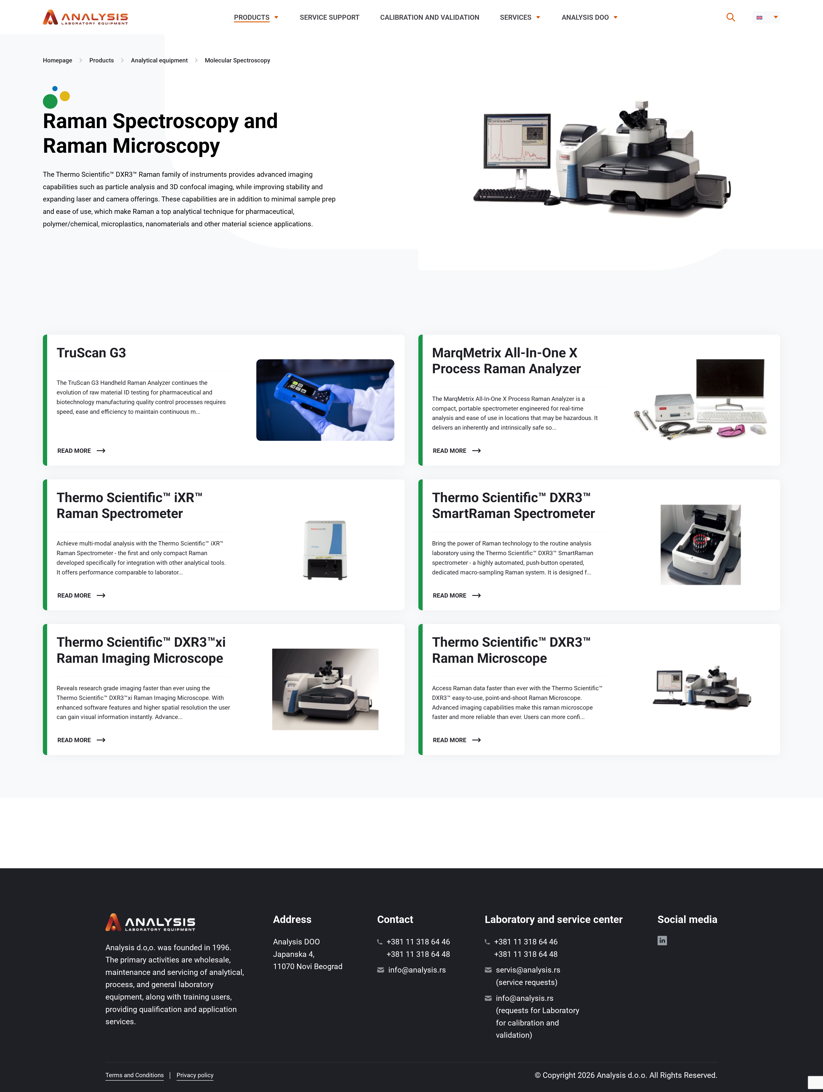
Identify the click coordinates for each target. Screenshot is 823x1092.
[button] (766, 17)
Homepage (57, 60)
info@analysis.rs (417, 969)
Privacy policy (195, 1075)
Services (516, 17)
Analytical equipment (159, 60)
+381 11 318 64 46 (418, 941)
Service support (330, 17)
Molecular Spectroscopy (237, 60)
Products (252, 17)
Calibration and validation (429, 17)
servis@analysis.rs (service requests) (528, 976)
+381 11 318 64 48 (418, 954)
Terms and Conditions (134, 1075)
